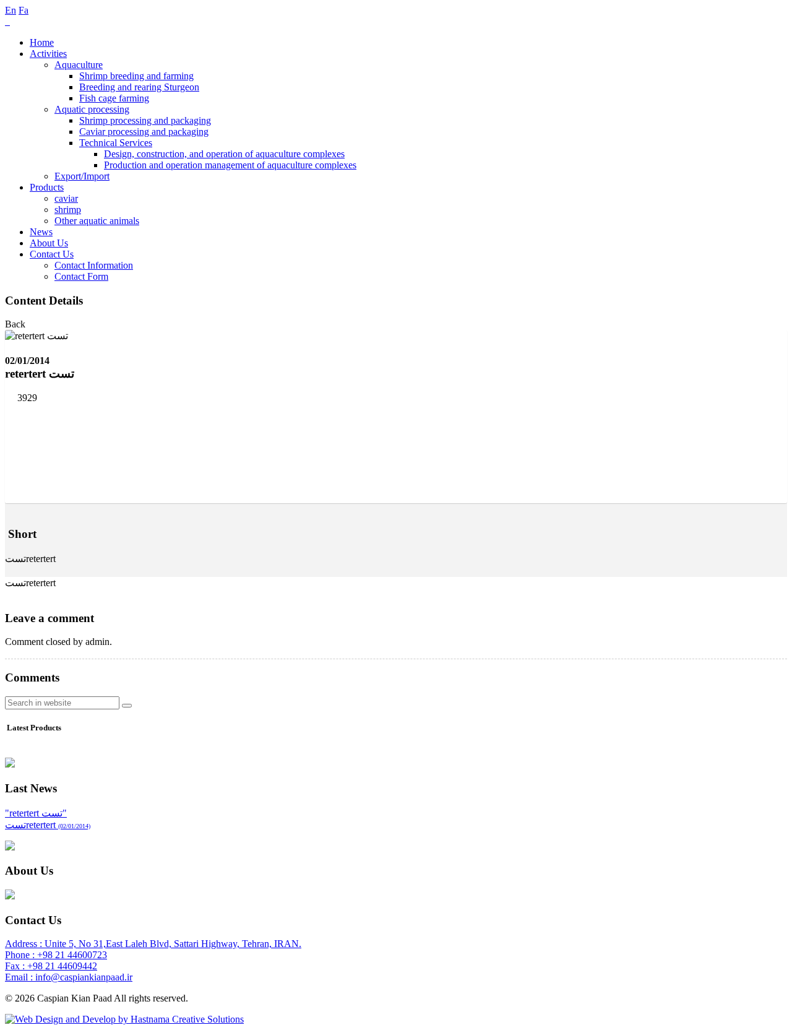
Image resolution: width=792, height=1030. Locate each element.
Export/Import (82, 176)
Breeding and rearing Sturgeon (139, 87)
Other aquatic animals (96, 220)
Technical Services (115, 142)
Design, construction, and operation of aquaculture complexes (224, 154)
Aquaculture (78, 64)
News (41, 232)
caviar (66, 198)
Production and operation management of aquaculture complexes (230, 165)
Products (47, 187)
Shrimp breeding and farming (136, 76)
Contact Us (52, 254)
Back (15, 324)
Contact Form (81, 276)
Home (42, 42)
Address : (25, 943)
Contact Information (93, 265)
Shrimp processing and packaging (145, 120)
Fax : (16, 966)
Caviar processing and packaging (144, 131)
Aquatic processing (91, 109)
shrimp (67, 209)
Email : (20, 977)
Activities (48, 53)
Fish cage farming (114, 98)
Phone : (21, 955)
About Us (49, 243)
